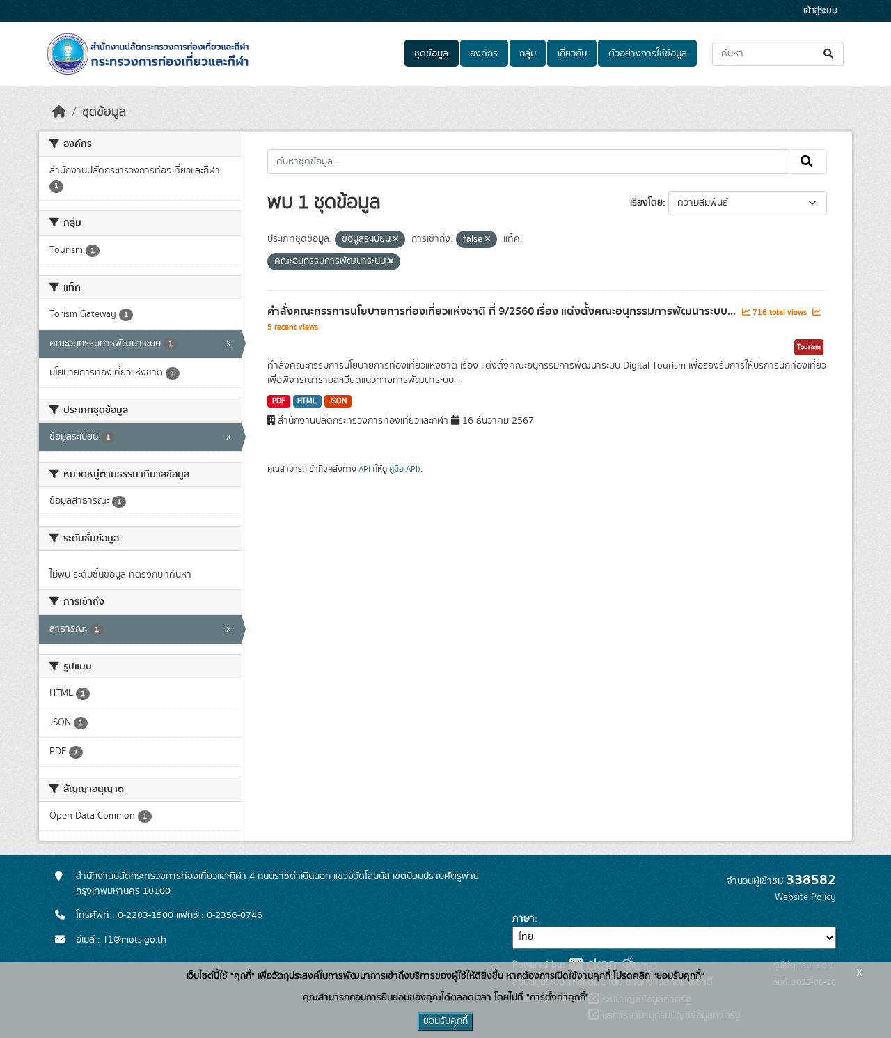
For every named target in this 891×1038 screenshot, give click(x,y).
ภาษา (523, 919)
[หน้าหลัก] (59, 112)
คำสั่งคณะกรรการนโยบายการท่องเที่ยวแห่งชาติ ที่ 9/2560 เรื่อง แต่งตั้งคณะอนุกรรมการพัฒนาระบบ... (503, 311)
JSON (338, 401)
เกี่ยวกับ (572, 54)
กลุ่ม (527, 54)
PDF (278, 401)
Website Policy (805, 897)
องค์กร (484, 54)
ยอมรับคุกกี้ (445, 1021)
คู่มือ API (403, 469)
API (364, 469)
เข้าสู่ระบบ (820, 10)
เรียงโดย (646, 203)
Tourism (809, 347)
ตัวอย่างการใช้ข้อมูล (647, 54)
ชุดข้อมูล (431, 54)
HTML (307, 401)
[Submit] (829, 54)
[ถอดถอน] (395, 239)
